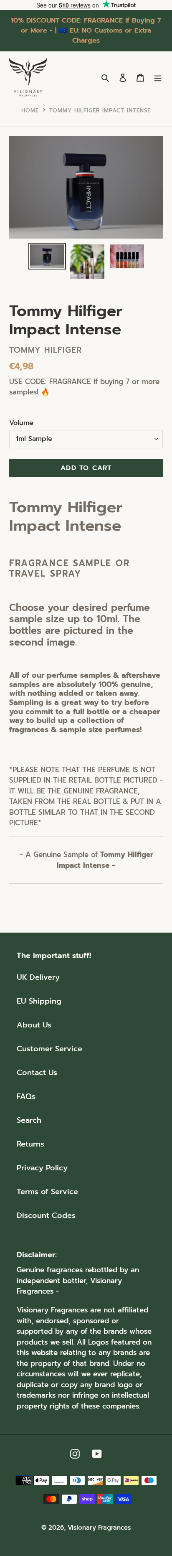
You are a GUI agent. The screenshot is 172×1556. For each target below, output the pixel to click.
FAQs (26, 1096)
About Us (34, 1025)
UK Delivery (38, 977)
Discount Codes (46, 1215)
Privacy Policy (42, 1168)
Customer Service (49, 1049)
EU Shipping (39, 1001)
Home (30, 110)
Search (29, 1120)
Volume (21, 423)
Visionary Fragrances (99, 1527)
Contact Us (37, 1072)
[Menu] (158, 77)
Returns (30, 1144)
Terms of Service (47, 1192)
